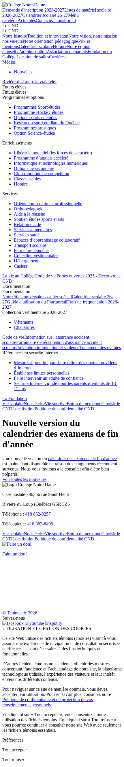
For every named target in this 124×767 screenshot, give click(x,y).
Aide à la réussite (29, 214)
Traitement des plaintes (100, 347)
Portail (70, 20)
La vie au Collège (18, 275)
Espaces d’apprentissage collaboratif (47, 240)
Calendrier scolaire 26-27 (45, 15)
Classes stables (27, 178)
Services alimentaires (33, 229)
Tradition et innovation (47, 36)
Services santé (27, 234)
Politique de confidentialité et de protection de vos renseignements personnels (47, 702)
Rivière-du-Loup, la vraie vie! (29, 81)
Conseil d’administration (24, 51)
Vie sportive (56, 403)
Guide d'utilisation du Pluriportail (37, 301)
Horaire (60, 46)
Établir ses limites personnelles (41, 372)
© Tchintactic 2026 (19, 612)
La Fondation (14, 398)
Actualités (27, 20)
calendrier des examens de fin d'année (82, 458)
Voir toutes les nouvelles (24, 479)
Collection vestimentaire (36, 255)
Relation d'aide (27, 224)
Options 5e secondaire (34, 168)
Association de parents (67, 51)
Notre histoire (14, 36)
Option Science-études (34, 133)
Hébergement (26, 260)
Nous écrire (34, 403)
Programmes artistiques (35, 127)
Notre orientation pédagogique (50, 41)
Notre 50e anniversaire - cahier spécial (37, 296)
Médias (9, 62)
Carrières (57, 56)
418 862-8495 (40, 523)
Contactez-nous (50, 20)
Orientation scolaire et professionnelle (48, 203)
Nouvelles (23, 71)
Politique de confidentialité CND (64, 408)
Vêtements (23, 322)
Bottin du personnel (84, 403)
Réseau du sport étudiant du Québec (47, 122)
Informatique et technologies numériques (51, 163)
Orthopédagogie (28, 208)
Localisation (23, 408)
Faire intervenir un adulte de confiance (49, 378)
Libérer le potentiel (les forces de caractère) (53, 152)
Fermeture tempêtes (31, 250)
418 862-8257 (38, 514)
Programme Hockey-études (38, 112)
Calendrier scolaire (36, 46)
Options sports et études (35, 117)
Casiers (20, 266)
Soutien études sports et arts (39, 219)
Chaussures (24, 327)
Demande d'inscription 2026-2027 (33, 10)
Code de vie (46, 275)
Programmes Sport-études (37, 107)
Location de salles (32, 56)
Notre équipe (78, 46)
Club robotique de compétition (41, 173)
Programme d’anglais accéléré (41, 157)
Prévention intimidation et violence (47, 347)
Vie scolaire (13, 403)
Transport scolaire (30, 245)
